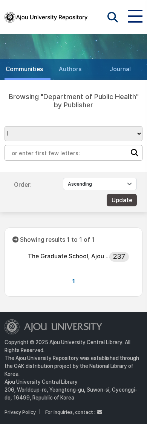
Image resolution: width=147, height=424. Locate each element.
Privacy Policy (20, 412)
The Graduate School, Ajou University (71, 256)
